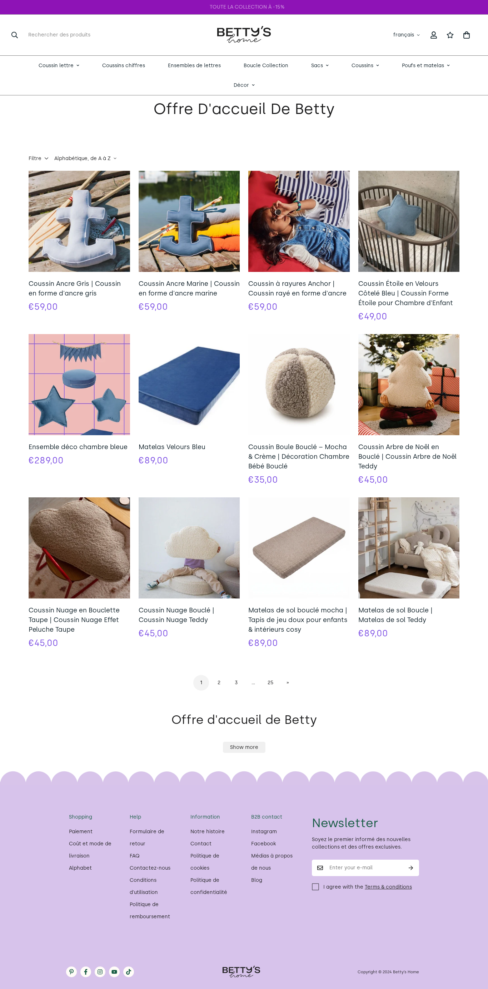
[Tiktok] (128, 971)
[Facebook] (85, 971)
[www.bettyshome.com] (244, 35)
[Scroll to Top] (474, 950)
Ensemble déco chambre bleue (78, 447)
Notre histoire (207, 832)
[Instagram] (100, 971)
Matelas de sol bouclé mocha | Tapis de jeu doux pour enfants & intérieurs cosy (298, 619)
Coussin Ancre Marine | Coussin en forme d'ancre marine (189, 288)
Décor (241, 85)
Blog (256, 880)
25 (271, 683)
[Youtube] (114, 971)
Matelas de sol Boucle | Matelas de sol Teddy (395, 615)
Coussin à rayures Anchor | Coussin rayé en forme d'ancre (297, 288)
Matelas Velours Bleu (172, 447)
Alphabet (80, 868)
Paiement (81, 832)
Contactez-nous (150, 868)
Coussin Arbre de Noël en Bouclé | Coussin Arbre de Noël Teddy (407, 456)
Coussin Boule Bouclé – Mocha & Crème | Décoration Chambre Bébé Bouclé (298, 456)
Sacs (317, 66)
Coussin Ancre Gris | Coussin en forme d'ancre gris (75, 288)
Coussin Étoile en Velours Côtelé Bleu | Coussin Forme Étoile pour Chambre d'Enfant (405, 293)
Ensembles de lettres (194, 66)
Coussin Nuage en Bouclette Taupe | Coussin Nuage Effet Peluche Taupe (74, 619)
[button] (466, 35)
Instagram (264, 832)
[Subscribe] (411, 868)
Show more (244, 747)
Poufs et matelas (423, 66)
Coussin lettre (56, 66)
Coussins (362, 66)
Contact (200, 844)
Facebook (263, 844)
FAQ (135, 856)
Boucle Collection (266, 66)
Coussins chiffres (123, 66)
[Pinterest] (71, 971)
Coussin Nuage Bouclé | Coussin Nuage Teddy (176, 615)
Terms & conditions (388, 887)
